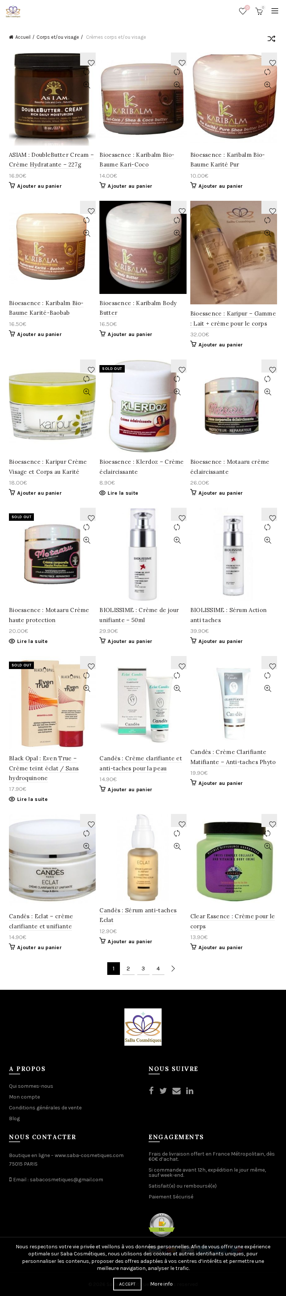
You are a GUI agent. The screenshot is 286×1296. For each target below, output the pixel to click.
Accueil (23, 37)
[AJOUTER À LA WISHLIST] (88, 59)
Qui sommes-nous (31, 1086)
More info (161, 1284)
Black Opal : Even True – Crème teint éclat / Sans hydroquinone (44, 768)
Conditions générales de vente (45, 1108)
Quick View (86, 85)
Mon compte (24, 1097)
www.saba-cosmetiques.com (89, 1155)
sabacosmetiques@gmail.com (66, 1179)
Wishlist (247, 8)
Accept (127, 1284)
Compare (86, 72)
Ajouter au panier (39, 186)
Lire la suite (123, 493)
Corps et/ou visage (57, 37)
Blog (14, 1118)
